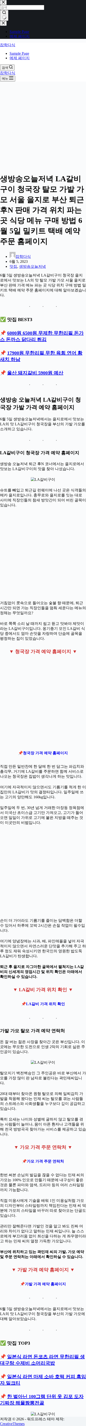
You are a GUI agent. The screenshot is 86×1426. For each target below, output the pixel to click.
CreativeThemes (12, 1424)
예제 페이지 (20, 58)
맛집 (13, 266)
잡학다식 (7, 45)
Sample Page (19, 53)
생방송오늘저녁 (32, 266)
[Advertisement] (43, 126)
